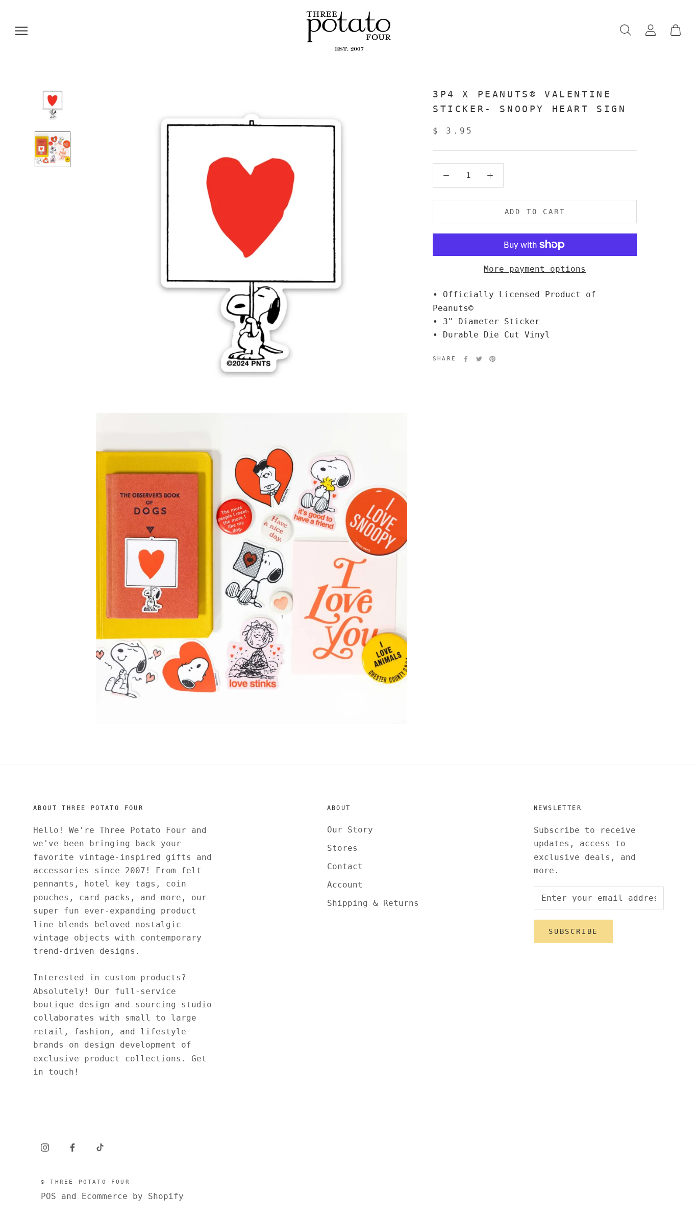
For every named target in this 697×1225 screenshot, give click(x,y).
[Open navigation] (21, 31)
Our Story (350, 830)
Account (345, 885)
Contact (345, 866)
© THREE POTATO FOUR (85, 1182)
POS (48, 1196)
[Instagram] (45, 1147)
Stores (342, 848)
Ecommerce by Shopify (133, 1196)
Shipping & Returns (373, 903)
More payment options (535, 269)
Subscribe (573, 931)
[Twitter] (479, 359)
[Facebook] (466, 359)
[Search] (625, 31)
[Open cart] (675, 31)
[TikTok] (100, 1147)
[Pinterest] (492, 359)
